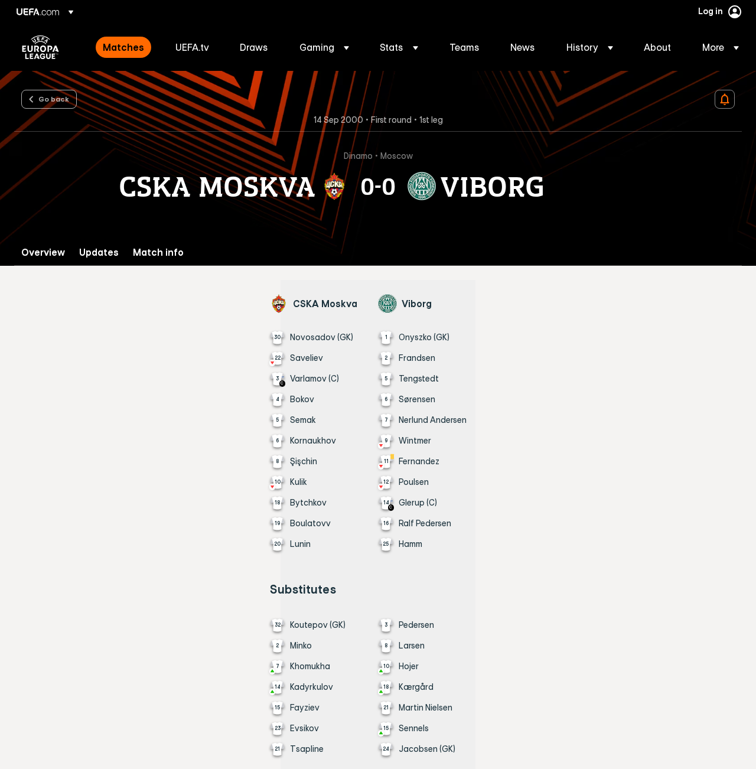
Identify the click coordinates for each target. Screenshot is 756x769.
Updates (99, 252)
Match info (158, 252)
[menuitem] (124, 47)
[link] (123, 47)
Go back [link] (53, 99)
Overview (43, 252)
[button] (324, 47)
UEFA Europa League (40, 47)
